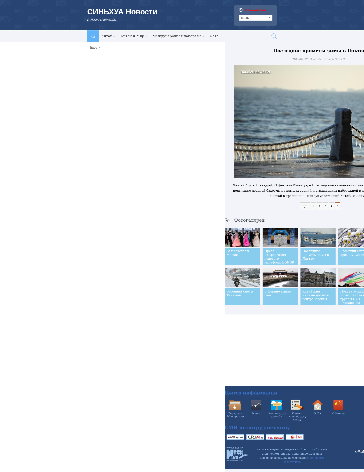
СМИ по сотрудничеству (257, 427)
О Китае (338, 413)
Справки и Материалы (235, 415)
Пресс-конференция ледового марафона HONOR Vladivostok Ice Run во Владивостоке (279, 260)
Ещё (93, 47)
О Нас (318, 413)
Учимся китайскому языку (297, 416)
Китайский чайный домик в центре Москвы (315, 295)
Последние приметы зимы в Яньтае (315, 254)
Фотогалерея (249, 220)
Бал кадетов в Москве (238, 253)
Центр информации (251, 393)
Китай (106, 36)
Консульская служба (277, 415)
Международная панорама (177, 36)
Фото (214, 36)
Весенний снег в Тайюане (240, 293)
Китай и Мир (132, 36)
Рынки (255, 413)
